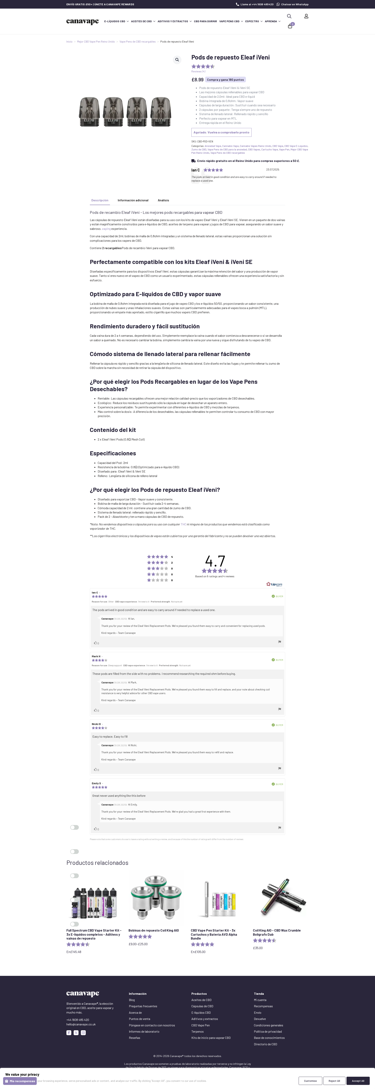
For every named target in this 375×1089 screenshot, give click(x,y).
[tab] (100, 200)
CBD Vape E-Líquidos (296, 145)
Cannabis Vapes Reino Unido (255, 145)
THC (183, 524)
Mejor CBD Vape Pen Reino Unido (96, 41)
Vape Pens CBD (229, 21)
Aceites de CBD (141, 21)
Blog (132, 1000)
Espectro (252, 21)
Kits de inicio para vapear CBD (211, 1037)
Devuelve (260, 1019)
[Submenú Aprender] (279, 21)
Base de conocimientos (269, 1037)
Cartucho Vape (269, 149)
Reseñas (134, 1037)
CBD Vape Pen (200, 1025)
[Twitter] (76, 1032)
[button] (177, 60)
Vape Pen (284, 149)
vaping (106, 228)
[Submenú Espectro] (261, 21)
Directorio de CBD (265, 1044)
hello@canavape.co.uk (81, 1024)
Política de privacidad (268, 1031)
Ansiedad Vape (213, 145)
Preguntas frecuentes (143, 1006)
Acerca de (135, 1012)
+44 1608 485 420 (77, 1019)
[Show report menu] (279, 642)
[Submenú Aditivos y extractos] (190, 21)
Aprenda (271, 21)
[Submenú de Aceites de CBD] (154, 21)
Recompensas (263, 1006)
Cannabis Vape (230, 145)
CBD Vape (277, 145)
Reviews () (198, 71)
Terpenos (197, 1031)
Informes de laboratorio (144, 1031)
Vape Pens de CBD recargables (138, 41)
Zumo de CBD (198, 149)
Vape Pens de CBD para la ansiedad (227, 149)
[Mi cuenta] (306, 16)
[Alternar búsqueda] (289, 16)
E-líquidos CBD (114, 21)
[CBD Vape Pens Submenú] (241, 21)
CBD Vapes (254, 149)
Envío (257, 1012)
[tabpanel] (187, 374)
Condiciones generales (268, 1025)
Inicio (69, 41)
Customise (310, 1080)
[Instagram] (83, 1032)
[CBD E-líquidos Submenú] (127, 21)
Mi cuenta (260, 1000)
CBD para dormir (205, 21)
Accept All (358, 1080)
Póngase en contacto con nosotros (152, 1025)
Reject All (334, 1080)
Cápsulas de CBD (202, 1006)
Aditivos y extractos (173, 21)
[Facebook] (68, 1032)
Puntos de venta (139, 1019)
